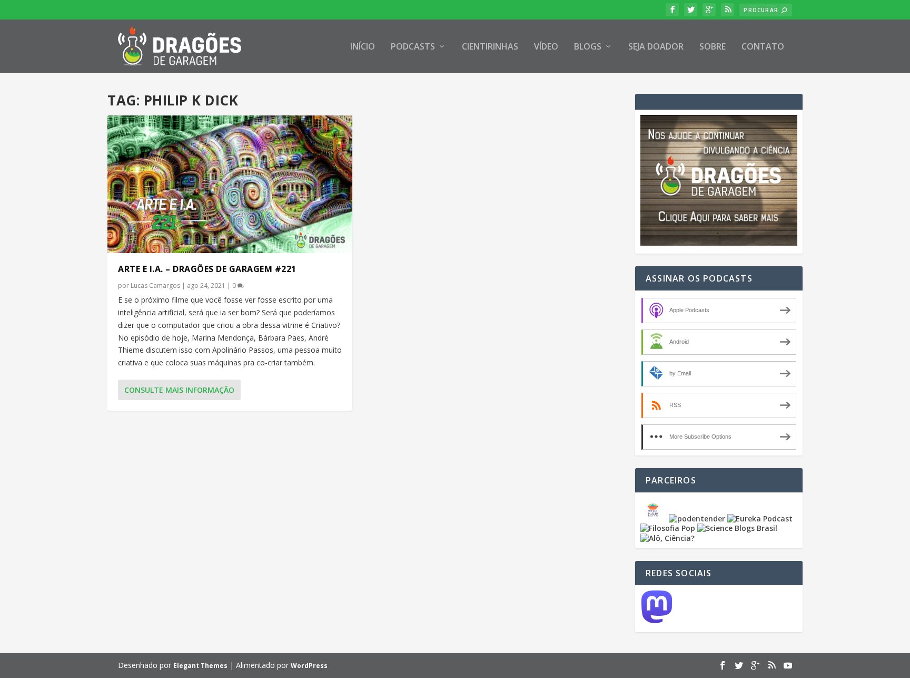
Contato (762, 47)
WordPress (309, 665)
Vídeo (546, 47)
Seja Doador (656, 47)
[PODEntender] (697, 519)
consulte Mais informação (179, 390)
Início (362, 47)
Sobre (712, 47)
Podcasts (413, 47)
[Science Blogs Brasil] (737, 528)
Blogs (587, 47)
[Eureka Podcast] (760, 519)
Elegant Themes (200, 665)
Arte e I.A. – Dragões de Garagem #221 (207, 269)
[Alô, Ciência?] (667, 538)
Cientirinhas (490, 47)
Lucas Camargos (155, 285)
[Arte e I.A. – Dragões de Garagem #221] (229, 184)
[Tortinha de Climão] (654, 519)
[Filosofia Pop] (667, 528)
